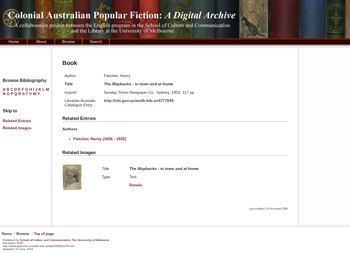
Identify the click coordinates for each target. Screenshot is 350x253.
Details (135, 185)
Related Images (17, 128)
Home (13, 41)
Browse (68, 41)
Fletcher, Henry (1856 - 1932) (99, 139)
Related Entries (17, 121)
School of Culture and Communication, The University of (64, 240)
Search (96, 41)
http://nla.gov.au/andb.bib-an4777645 (139, 100)
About (41, 41)
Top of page (44, 234)
